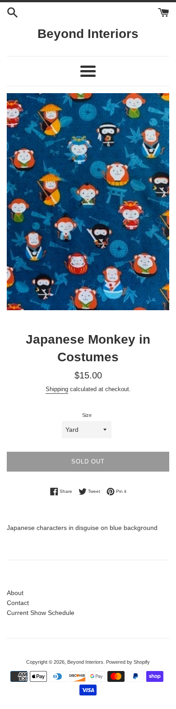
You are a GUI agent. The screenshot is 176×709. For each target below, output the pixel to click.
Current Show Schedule (40, 612)
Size (87, 415)
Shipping (57, 389)
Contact (18, 602)
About (15, 592)
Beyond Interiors (88, 34)
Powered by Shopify (128, 662)
